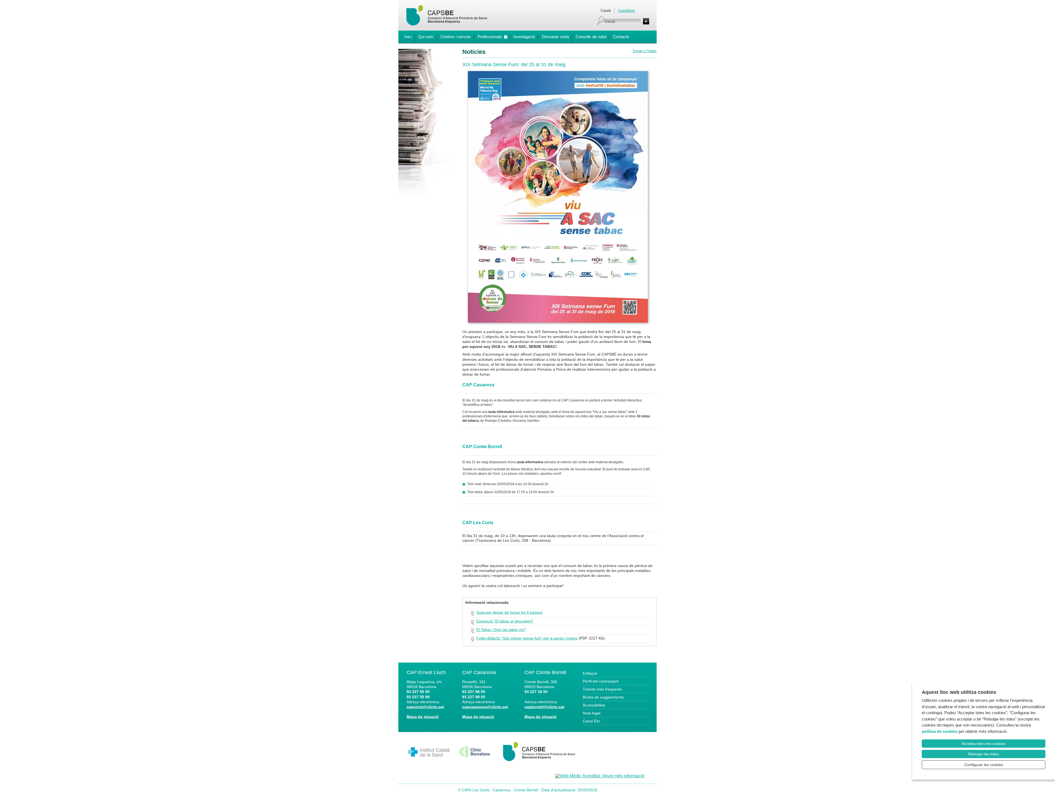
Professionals (489, 36)
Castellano (626, 11)
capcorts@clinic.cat (425, 707)
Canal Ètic (591, 721)
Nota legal (591, 713)
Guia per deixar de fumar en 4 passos (509, 612)
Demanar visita (555, 36)
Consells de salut (591, 36)
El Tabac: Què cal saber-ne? (501, 630)
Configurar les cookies (983, 765)
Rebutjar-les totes (983, 754)
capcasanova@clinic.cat (485, 707)
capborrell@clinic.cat (544, 707)
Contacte (621, 36)
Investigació (524, 36)
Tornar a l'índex (644, 51)
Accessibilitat (594, 705)
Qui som (426, 36)
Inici (408, 36)
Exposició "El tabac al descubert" (504, 621)
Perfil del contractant (600, 681)
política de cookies (939, 731)
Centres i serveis (455, 36)
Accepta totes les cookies (984, 743)
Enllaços (590, 673)
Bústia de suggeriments (603, 697)
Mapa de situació (423, 716)
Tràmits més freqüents (602, 689)
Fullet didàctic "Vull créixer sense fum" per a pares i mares (527, 638)
